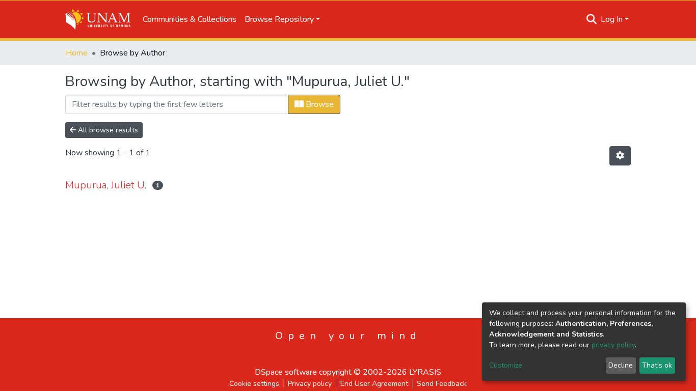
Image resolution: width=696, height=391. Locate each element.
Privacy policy (310, 383)
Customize (505, 365)
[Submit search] (592, 19)
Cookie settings (254, 383)
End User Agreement (374, 383)
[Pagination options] (620, 155)
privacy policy (613, 345)
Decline (620, 365)
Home (77, 53)
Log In (612, 19)
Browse (319, 104)
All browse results (107, 130)
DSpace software (286, 372)
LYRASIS (425, 372)
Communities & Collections (189, 19)
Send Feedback (442, 383)
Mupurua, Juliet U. (105, 185)
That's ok (657, 365)
